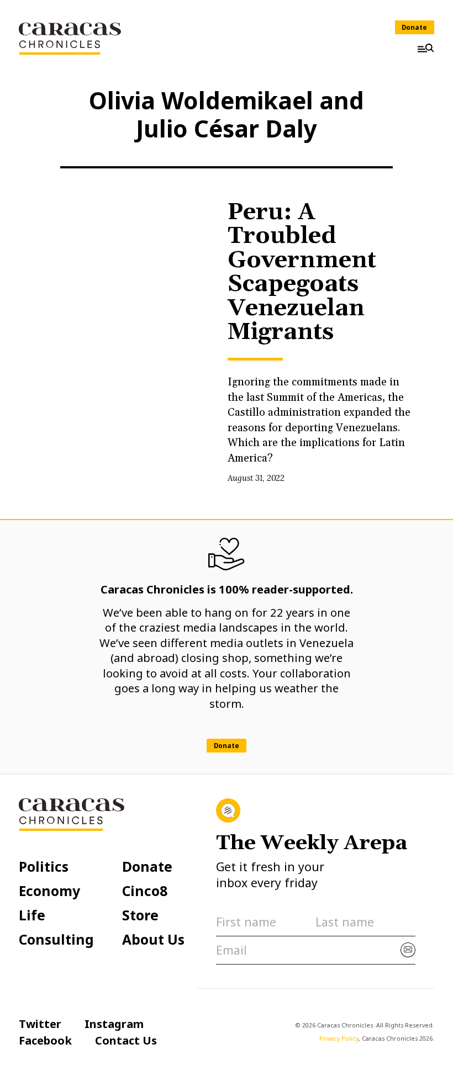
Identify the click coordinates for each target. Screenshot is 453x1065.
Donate (414, 27)
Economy (49, 891)
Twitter (40, 1023)
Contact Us (126, 1040)
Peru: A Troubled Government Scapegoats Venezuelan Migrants (302, 272)
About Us (153, 940)
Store (140, 916)
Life (32, 916)
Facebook (45, 1040)
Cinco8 (144, 891)
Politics (44, 867)
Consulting (56, 940)
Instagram (114, 1023)
